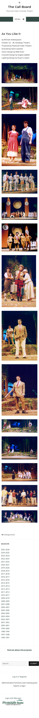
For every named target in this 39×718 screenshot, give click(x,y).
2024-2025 (5, 552)
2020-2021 (5, 565)
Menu (18, 19)
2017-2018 (5, 574)
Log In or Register (19, 677)
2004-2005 (5, 613)
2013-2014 (5, 586)
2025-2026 (5, 549)
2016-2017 (5, 577)
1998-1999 (5, 631)
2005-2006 (5, 610)
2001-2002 (5, 622)
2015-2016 (5, 580)
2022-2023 (5, 558)
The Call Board (19, 7)
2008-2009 (5, 601)
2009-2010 (5, 598)
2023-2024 (5, 555)
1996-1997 (5, 637)
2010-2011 (5, 595)
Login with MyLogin (13, 698)
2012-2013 (5, 589)
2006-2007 (5, 607)
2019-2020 (5, 568)
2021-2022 (5, 562)
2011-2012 (5, 592)
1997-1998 (5, 634)
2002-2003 (5, 619)
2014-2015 (5, 583)
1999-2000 (5, 628)
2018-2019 (5, 571)
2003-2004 (5, 616)
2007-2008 (5, 604)
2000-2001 (5, 625)
